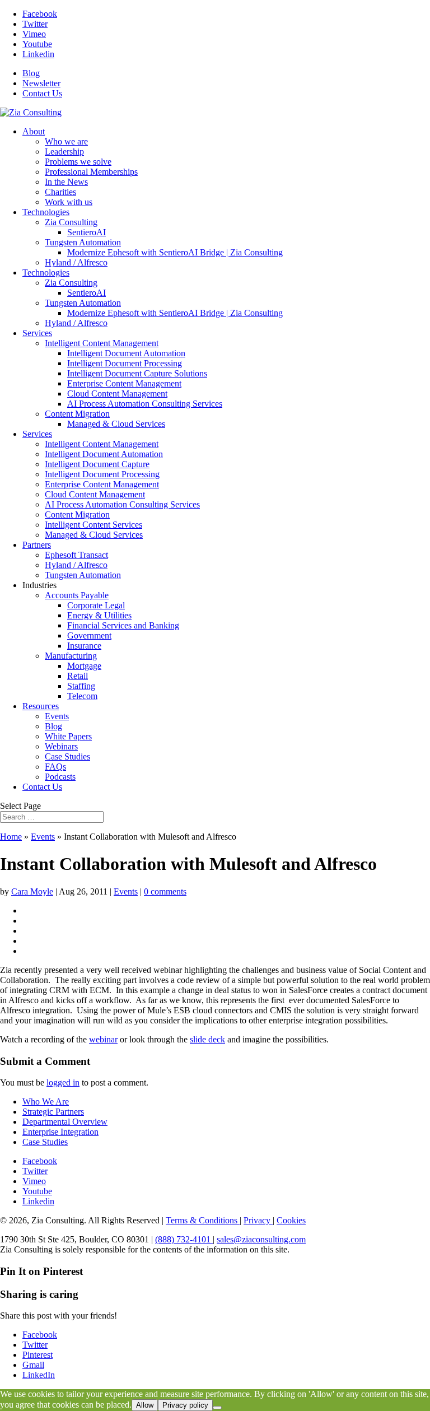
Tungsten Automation (83, 242)
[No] (217, 1407)
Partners (36, 545)
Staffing (81, 686)
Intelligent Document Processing (124, 363)
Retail (77, 676)
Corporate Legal (96, 605)
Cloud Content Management (117, 393)
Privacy (258, 1220)
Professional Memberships (91, 171)
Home (11, 836)
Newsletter (41, 83)
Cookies (291, 1220)
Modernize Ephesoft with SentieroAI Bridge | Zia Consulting (175, 252)
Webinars (61, 746)
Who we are (66, 141)
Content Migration (77, 413)
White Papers (68, 736)
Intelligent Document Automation (126, 353)
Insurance (84, 645)
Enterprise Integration (60, 1132)
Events (57, 716)
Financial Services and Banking (123, 625)
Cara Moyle (32, 891)
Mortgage (84, 665)
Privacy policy (185, 1405)
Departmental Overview (65, 1121)
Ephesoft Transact (76, 555)
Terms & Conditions (203, 1220)
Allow (144, 1405)
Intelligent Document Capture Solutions (137, 373)
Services (37, 333)
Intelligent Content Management (101, 343)
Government (89, 635)
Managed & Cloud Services (116, 424)
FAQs (55, 766)
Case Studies (67, 756)
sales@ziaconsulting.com (261, 1239)
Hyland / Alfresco (76, 262)
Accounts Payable (77, 595)
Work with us (68, 202)
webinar (103, 1039)
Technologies (45, 212)
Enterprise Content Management (124, 383)
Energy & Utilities (99, 615)
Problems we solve (78, 161)
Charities (60, 192)
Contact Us (42, 93)
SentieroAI (86, 232)
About (33, 131)
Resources (40, 706)
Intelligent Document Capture (97, 464)
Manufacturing (71, 655)
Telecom (82, 696)
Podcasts (60, 776)
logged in (63, 1082)
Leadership (64, 151)
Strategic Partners (53, 1111)
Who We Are (45, 1101)
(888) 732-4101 (184, 1239)
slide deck (207, 1039)
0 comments (165, 891)
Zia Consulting (71, 222)
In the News (66, 182)
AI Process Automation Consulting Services (144, 403)
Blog (31, 73)
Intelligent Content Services (93, 524)
